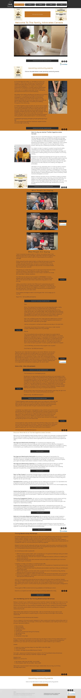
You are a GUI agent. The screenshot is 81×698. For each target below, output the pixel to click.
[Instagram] (62, 61)
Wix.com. (30, 694)
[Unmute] (17, 55)
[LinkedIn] (66, 61)
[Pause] (15, 55)
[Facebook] (64, 61)
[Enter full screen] (66, 55)
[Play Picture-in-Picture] (64, 55)
